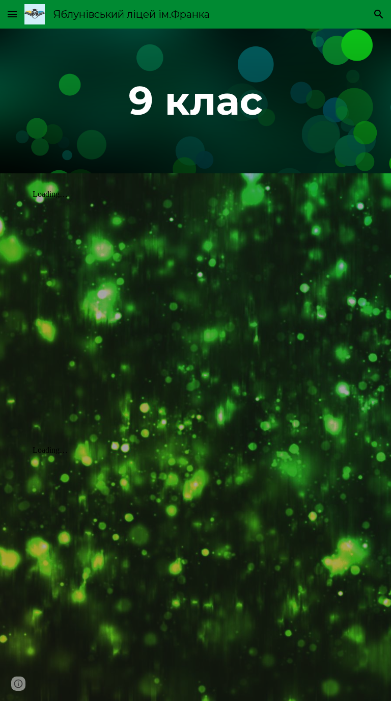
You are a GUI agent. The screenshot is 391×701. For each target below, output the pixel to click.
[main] (195, 101)
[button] (12, 14)
